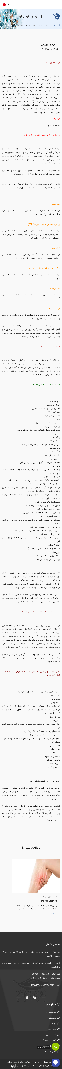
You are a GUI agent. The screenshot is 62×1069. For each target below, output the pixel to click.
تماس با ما (52, 1029)
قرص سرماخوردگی (49, 1040)
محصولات (52, 1018)
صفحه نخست (50, 1012)
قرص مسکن (51, 1035)
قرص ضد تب (50, 1051)
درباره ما (53, 1023)
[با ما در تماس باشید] (55, 1047)
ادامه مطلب (52, 913)
